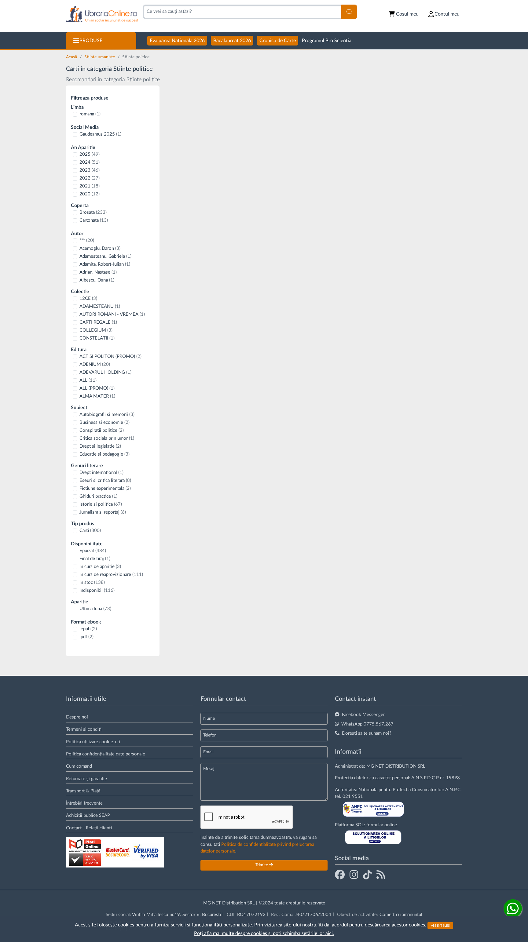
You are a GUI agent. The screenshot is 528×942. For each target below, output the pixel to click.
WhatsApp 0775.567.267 (367, 724)
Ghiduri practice (98, 496)
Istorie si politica (100, 504)
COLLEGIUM (95, 330)
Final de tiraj (94, 558)
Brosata (93, 212)
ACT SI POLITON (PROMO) (110, 356)
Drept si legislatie (100, 446)
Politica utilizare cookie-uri (93, 742)
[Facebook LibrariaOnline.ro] (340, 874)
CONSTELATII (97, 338)
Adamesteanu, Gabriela (105, 256)
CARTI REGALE (98, 322)
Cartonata (93, 220)
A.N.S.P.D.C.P (425, 778)
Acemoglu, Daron (99, 248)
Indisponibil (97, 590)
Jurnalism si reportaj (102, 512)
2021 (89, 186)
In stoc (92, 582)
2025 (89, 154)
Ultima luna (95, 608)
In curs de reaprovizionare (111, 574)
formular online (381, 825)
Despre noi (77, 717)
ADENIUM (94, 364)
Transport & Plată (83, 791)
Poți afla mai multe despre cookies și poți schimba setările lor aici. (264, 933)
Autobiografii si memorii (106, 414)
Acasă (72, 57)
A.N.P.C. (453, 789)
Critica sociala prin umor (106, 438)
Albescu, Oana (96, 280)
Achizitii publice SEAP (88, 815)
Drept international (101, 472)
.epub (88, 629)
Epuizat (92, 550)
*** (86, 240)
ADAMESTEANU (99, 306)
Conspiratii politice (101, 430)
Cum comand (79, 766)
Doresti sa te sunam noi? (366, 733)
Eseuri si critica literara (105, 480)
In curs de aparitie (100, 566)
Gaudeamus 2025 (100, 134)
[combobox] (242, 12)
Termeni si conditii (84, 729)
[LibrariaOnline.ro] (102, 14)
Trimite (262, 865)
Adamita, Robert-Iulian (104, 264)
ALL (88, 380)
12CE (88, 298)
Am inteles (440, 925)
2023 (89, 170)
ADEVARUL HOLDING (105, 372)
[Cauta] (349, 12)
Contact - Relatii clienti (89, 828)
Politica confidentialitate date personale (105, 754)
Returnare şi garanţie (86, 779)
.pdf (86, 637)
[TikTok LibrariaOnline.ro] (367, 874)
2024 (89, 162)
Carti (90, 530)
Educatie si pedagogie (104, 454)
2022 (89, 178)
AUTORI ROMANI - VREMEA (112, 314)
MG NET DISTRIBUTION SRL (395, 766)
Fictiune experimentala (105, 488)
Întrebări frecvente (84, 803)
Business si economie (104, 422)
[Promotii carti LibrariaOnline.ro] (354, 874)
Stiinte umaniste (100, 57)
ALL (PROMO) (97, 388)
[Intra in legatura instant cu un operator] (513, 908)
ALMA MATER (97, 396)
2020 (89, 194)
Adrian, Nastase (98, 272)
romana (90, 114)
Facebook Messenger (363, 714)
